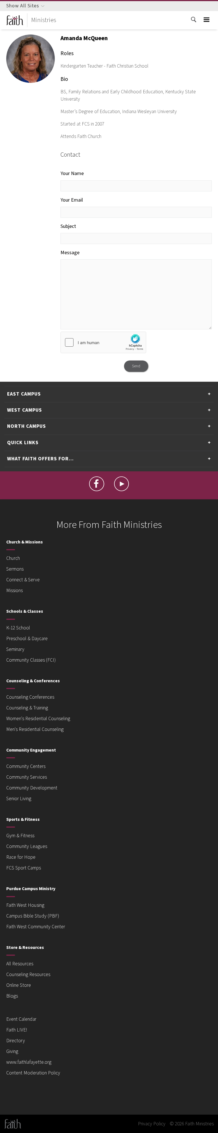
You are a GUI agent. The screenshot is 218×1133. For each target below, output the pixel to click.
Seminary (15, 649)
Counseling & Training (27, 707)
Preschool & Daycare (27, 638)
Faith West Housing (25, 905)
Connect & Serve (23, 579)
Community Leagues (26, 846)
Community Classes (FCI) (31, 660)
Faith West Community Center (35, 926)
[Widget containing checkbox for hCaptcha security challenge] (103, 342)
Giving (12, 1051)
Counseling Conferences (30, 697)
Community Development (31, 787)
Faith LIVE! (16, 1029)
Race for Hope (20, 857)
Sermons (15, 569)
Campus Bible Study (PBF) (32, 916)
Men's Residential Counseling (35, 729)
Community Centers (25, 766)
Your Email (71, 200)
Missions (14, 590)
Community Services (26, 777)
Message (69, 252)
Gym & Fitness (20, 835)
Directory (15, 1040)
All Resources (19, 963)
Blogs (12, 996)
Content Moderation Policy (33, 1072)
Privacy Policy (151, 1123)
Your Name (72, 173)
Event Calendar (21, 1019)
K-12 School (18, 627)
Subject (68, 226)
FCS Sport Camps (23, 867)
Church (13, 558)
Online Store (18, 985)
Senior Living (18, 798)
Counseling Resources (28, 974)
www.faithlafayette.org (28, 1062)
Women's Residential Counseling (38, 718)
